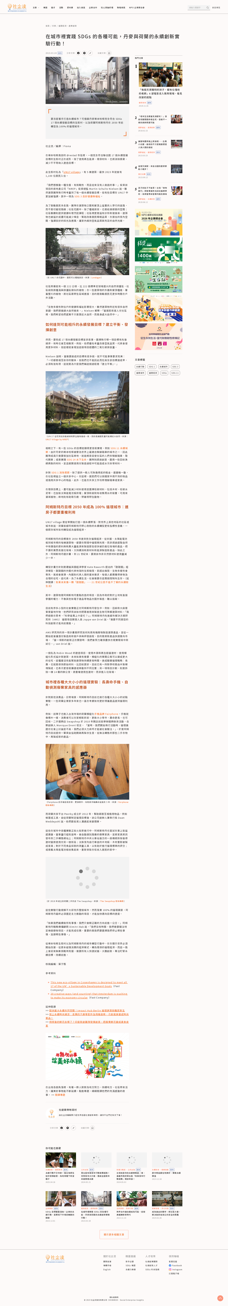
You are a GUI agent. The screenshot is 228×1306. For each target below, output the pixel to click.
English (107, 1269)
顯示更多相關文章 (114, 1234)
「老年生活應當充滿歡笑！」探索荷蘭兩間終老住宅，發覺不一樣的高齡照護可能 (152, 119)
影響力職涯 (121, 1169)
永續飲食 (151, 199)
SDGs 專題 (131, 1265)
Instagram (177, 1269)
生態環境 (120, 1208)
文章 (54, 25)
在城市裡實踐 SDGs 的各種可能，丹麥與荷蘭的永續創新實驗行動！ (95, 1214)
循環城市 (140, 372)
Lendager (96, 277)
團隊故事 (107, 1261)
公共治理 (84, 1169)
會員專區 (216, 7)
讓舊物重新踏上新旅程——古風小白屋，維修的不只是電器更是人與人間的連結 (152, 144)
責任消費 (141, 174)
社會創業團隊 (151, 1261)
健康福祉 (141, 127)
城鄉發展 (165, 1169)
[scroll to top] (220, 1298)
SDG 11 (175, 372)
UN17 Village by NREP (57, 439)
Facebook (177, 1265)
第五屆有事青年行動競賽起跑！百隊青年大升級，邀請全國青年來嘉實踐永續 (95, 1175)
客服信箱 (173, 1261)
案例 (60, 53)
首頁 (48, 25)
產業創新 (73, 25)
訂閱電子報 (174, 1273)
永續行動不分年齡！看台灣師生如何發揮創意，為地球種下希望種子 (60, 1175)
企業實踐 (49, 1208)
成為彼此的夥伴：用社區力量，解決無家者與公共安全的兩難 (166, 1213)
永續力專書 (131, 1269)
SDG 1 (152, 366)
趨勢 (149, 102)
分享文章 (71, 53)
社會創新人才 (151, 1265)
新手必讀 (130, 1261)
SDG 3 (175, 366)
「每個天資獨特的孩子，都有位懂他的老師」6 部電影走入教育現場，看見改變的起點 (160, 93)
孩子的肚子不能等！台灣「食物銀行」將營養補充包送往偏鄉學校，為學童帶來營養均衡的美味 (152, 190)
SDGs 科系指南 (152, 1269)
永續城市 (164, 366)
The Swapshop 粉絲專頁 (112, 901)
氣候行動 (129, 1208)
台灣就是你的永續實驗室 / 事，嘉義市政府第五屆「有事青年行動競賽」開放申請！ (131, 1175)
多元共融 (165, 1208)
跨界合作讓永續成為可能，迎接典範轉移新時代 (131, 1213)
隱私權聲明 (114, 1297)
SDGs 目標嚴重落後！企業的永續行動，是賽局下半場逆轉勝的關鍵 (60, 1214)
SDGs (164, 372)
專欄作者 (107, 1265)
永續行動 (140, 366)
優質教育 (142, 102)
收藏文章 (102, 53)
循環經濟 (62, 25)
